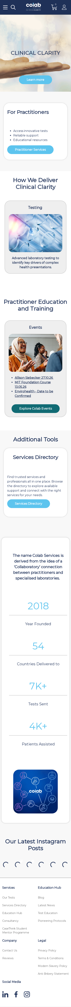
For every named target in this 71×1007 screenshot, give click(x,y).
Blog (41, 897)
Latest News (46, 905)
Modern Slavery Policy (52, 966)
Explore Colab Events (35, 408)
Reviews (7, 958)
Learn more (35, 79)
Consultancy (10, 921)
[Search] (13, 7)
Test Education (48, 913)
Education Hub (12, 913)
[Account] (64, 7)
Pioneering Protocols (52, 921)
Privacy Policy (47, 950)
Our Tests (8, 897)
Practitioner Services (30, 149)
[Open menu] (5, 7)
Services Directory (28, 503)
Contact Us (9, 950)
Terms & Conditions (50, 958)
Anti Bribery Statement (53, 973)
